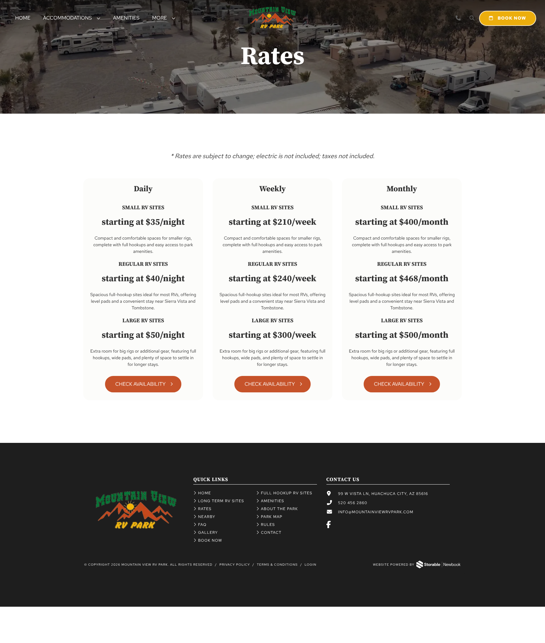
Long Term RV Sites (221, 500)
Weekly (272, 189)
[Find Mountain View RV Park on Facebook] (328, 525)
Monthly (402, 189)
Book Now (511, 18)
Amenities (126, 18)
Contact (271, 532)
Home (22, 18)
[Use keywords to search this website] (472, 18)
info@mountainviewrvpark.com (375, 512)
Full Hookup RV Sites (286, 493)
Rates (205, 508)
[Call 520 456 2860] (458, 18)
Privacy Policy (235, 565)
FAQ (202, 524)
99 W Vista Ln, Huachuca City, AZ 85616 (383, 493)
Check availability (269, 384)
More (159, 18)
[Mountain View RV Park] (136, 527)
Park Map (271, 516)
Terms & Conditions (277, 565)
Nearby (206, 516)
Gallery (208, 532)
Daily (143, 189)
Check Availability (140, 384)
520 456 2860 (352, 502)
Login (311, 565)
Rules (268, 524)
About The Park (279, 508)
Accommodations (67, 18)
